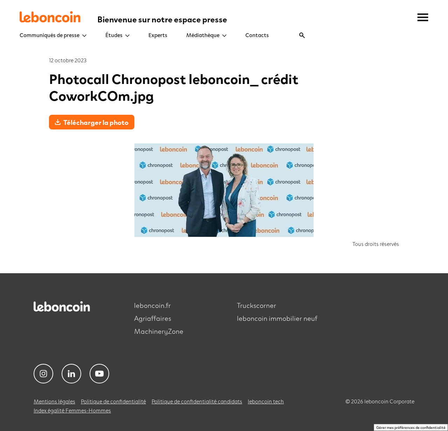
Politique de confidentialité (113, 401)
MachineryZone (158, 331)
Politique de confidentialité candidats (197, 401)
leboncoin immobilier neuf (277, 318)
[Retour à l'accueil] (64, 311)
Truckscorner (256, 305)
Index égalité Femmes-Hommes (72, 410)
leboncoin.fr (152, 305)
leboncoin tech (266, 401)
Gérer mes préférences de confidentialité (411, 427)
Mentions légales (54, 401)
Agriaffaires (152, 318)
